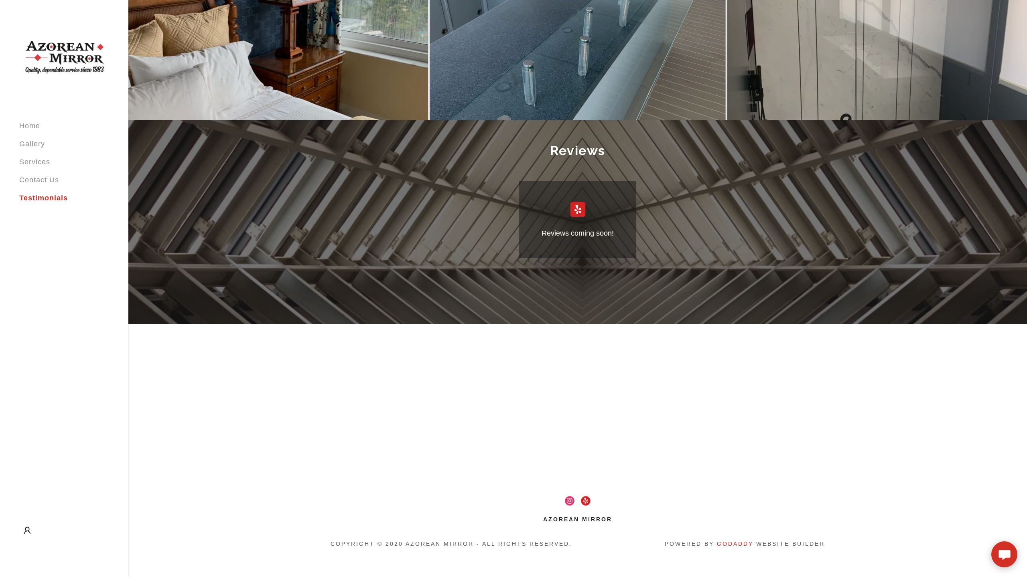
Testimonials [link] (43, 198)
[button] (27, 531)
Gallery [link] (32, 144)
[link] (64, 57)
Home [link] (29, 126)
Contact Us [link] (39, 180)
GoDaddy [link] (735, 544)
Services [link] (34, 162)
